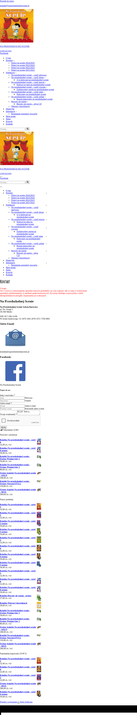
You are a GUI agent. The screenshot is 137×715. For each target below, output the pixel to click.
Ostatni (28, 401)
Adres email (6, 403)
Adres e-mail (30, 406)
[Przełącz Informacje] (46, 263)
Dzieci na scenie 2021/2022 (23, 70)
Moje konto (11, 116)
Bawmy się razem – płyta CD (29, 104)
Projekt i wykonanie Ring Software (16, 702)
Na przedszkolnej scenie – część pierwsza (28, 75)
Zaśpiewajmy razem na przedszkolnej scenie (35, 89)
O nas (8, 58)
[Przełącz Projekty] (46, 193)
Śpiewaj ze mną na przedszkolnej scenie (33, 85)
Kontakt (9, 124)
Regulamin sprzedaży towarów (24, 114)
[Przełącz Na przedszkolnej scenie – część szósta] (46, 243)
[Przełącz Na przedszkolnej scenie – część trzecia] (46, 219)
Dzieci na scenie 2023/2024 (23, 65)
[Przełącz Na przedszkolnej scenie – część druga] (46, 212)
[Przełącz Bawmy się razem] (46, 251)
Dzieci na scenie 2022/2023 (23, 68)
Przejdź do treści (7, 1)
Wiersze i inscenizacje (20, 106)
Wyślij (3, 427)
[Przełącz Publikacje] (46, 205)
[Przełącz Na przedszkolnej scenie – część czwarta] (46, 228)
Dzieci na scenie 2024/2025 (23, 63)
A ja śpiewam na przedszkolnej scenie (33, 80)
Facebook (4, 53)
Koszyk (9, 121)
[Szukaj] (28, 129)
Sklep (8, 119)
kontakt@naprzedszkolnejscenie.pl (14, 6)
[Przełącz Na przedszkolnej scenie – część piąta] (46, 236)
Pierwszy (29, 398)
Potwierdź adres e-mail (34, 409)
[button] (14, 60)
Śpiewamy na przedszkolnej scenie (31, 94)
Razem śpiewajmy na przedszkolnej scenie (35, 99)
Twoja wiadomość (8, 414)
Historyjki (10, 109)
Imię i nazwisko (7, 395)
